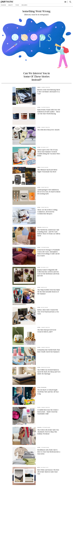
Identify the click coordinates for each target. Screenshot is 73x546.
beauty (11, 5)
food (17, 5)
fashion (3, 5)
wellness (24, 5)
